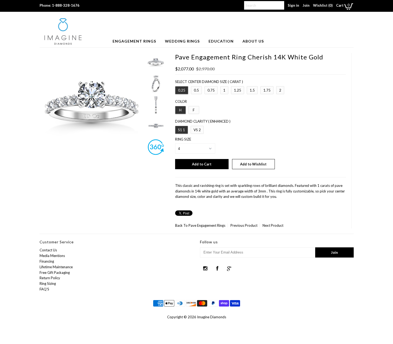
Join (306, 5)
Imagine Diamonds (211, 317)
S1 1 (181, 130)
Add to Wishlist (253, 164)
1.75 (267, 90)
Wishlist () (323, 5)
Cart (340, 5)
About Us (253, 41)
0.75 (211, 90)
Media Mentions (52, 256)
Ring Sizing (48, 283)
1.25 (237, 90)
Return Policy (50, 278)
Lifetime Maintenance (56, 267)
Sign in (293, 5)
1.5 (252, 90)
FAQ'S (44, 289)
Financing (47, 261)
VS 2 (197, 130)
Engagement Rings (134, 41)
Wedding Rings (182, 41)
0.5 (196, 90)
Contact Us (48, 250)
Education (221, 41)
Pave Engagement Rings (206, 225)
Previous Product (243, 225)
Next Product (273, 225)
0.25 (181, 90)
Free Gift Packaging (55, 272)
